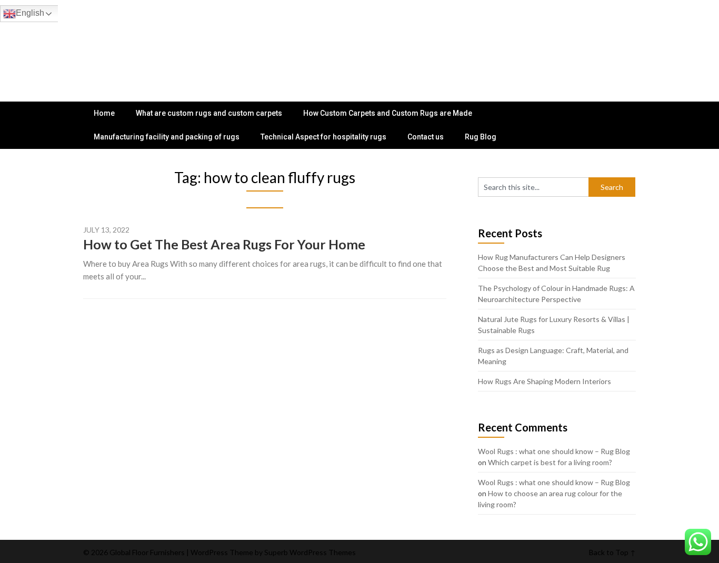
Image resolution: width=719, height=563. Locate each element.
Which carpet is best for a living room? (550, 462)
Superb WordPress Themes (310, 552)
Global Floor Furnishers (146, 43)
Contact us (425, 137)
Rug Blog (480, 137)
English (30, 12)
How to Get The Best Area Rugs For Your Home (224, 244)
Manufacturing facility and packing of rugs (166, 137)
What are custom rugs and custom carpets (209, 113)
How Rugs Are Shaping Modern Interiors (544, 381)
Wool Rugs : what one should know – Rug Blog (554, 451)
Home (104, 113)
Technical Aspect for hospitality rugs (323, 137)
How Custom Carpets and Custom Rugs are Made (387, 113)
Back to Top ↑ (612, 552)
